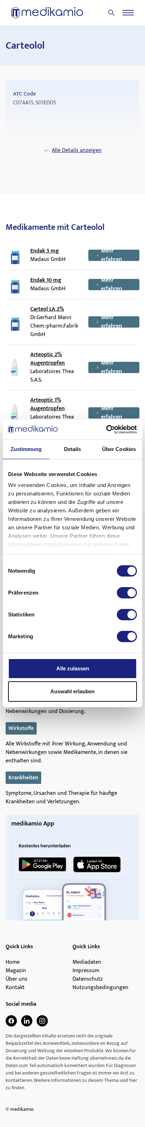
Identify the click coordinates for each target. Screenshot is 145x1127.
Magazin (16, 971)
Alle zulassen (72, 668)
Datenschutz (87, 979)
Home (13, 962)
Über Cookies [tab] (119, 449)
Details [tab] (72, 449)
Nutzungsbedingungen (100, 987)
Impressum (85, 971)
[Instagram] (42, 1021)
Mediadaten (86, 962)
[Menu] (128, 12)
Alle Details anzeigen (77, 150)
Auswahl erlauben (72, 691)
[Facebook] (11, 1021)
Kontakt (15, 987)
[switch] (127, 592)
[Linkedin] (26, 1021)
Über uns (16, 979)
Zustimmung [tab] (26, 449)
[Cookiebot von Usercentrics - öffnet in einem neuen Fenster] (106, 429)
